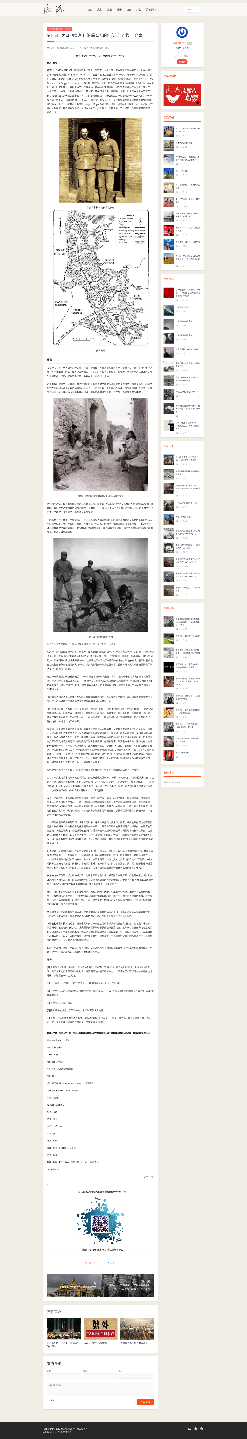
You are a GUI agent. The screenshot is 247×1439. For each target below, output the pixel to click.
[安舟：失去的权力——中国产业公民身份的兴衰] (169, 380)
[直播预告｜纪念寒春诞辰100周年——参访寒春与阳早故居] (169, 652)
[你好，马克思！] (169, 173)
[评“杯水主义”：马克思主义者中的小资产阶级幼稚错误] (169, 159)
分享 (112, 1262)
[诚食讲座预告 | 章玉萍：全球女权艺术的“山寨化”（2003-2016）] (169, 681)
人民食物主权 (169, 782)
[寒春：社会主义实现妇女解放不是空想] (169, 366)
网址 (120, 1371)
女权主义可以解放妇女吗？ (187, 391)
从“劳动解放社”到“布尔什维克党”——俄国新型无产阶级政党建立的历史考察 (188, 293)
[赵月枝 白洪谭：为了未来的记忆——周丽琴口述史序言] (169, 459)
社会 (119, 9)
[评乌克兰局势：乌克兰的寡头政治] (169, 187)
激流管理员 (98, 48)
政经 (109, 9)
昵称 (50, 1371)
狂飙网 (177, 782)
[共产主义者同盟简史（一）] (169, 505)
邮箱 (85, 1371)
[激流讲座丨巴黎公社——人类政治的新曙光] (169, 698)
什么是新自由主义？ (184, 321)
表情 (52, 1400)
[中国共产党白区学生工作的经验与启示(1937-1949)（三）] (169, 533)
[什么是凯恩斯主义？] (169, 338)
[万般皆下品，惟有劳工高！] (137, 1329)
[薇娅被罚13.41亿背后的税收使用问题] (169, 230)
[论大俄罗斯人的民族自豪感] (169, 352)
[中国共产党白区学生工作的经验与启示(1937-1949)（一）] (169, 576)
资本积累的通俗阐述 (184, 142)
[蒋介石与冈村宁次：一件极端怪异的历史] (64, 1329)
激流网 (64, 1428)
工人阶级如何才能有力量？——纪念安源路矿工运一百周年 (188, 488)
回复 (186, 55)
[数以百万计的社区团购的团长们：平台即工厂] (169, 131)
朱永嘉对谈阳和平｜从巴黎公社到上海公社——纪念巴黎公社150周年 (188, 622)
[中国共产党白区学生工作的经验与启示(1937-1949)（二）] (169, 561)
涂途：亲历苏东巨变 (184, 516)
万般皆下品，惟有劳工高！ (134, 1342)
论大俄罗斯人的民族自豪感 (187, 349)
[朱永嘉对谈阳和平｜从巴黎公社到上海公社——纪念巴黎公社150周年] (169, 621)
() (92, 1262)
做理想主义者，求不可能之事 (59, 29)
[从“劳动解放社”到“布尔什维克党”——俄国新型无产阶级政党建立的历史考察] (169, 292)
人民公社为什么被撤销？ (96, 1342)
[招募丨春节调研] (169, 755)
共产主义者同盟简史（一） (187, 502)
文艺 (138, 9)
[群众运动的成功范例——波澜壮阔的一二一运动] (169, 547)
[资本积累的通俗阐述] (169, 145)
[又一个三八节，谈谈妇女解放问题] (169, 201)
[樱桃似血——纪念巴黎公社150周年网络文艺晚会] (169, 726)
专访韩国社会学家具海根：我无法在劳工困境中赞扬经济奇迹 (188, 408)
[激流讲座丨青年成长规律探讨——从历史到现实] (169, 712)
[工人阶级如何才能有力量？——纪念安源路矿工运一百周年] (169, 488)
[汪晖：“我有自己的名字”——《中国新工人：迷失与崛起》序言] (169, 425)
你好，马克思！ (182, 171)
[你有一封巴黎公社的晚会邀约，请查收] (169, 741)
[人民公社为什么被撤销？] (101, 1329)
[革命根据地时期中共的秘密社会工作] (169, 474)
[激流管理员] (182, 32)
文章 (177, 55)
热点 (90, 9)
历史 (129, 9)
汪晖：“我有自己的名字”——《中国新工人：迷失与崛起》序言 (188, 426)
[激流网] (55, 8)
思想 (99, 9)
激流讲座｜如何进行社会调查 (188, 636)
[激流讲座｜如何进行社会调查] (169, 638)
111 (177, 52)
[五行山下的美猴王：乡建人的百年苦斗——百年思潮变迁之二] (169, 258)
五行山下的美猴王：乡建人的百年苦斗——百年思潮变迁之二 (188, 259)
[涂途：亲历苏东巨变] (169, 519)
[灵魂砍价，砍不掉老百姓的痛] (169, 244)
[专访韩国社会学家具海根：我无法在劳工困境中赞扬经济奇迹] (169, 408)
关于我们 (151, 9)
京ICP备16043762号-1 (77, 1428)
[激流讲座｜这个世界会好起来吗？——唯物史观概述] (169, 667)
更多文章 (182, 62)
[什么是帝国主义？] (169, 310)
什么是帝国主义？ (183, 307)
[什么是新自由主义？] (169, 324)
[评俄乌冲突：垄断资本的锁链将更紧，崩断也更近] (169, 216)
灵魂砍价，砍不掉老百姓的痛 (188, 242)
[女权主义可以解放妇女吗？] (169, 394)
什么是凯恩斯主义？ (184, 335)
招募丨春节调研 (182, 752)
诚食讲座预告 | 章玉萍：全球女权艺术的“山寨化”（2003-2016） (188, 681)
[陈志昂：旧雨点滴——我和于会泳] (169, 590)
